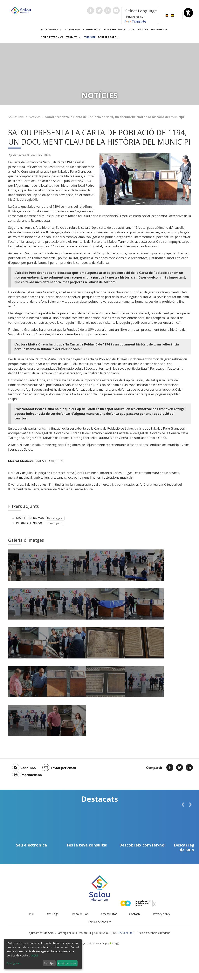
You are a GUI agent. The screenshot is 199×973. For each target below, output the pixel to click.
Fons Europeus (114, 29)
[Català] (167, 15)
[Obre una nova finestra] (90, 10)
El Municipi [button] (90, 29)
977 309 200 (125, 933)
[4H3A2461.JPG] (27, 681)
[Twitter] (179, 767)
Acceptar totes (67, 963)
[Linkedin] (189, 767)
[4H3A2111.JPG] (105, 565)
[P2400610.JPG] (27, 720)
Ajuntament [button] (50, 29)
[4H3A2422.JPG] (66, 642)
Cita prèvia (72, 29)
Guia (131, 29)
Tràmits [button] (72, 37)
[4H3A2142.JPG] (27, 604)
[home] (21, 10)
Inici (21, 117)
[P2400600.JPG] (144, 681)
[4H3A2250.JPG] (66, 604)
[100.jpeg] (66, 720)
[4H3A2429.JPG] (105, 642)
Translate (139, 21)
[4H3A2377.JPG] (144, 604)
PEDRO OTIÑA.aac (29, 523)
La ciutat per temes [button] (150, 29)
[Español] (172, 15)
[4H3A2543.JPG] (105, 681)
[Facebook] (169, 767)
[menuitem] (167, 15)
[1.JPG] (66, 565)
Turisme (89, 37)
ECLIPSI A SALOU (108, 37)
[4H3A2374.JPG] (105, 604)
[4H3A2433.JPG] (144, 642)
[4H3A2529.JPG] (66, 681)
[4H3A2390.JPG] (27, 642)
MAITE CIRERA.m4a (30, 518)
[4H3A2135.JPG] (144, 565)
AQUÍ (34, 955)
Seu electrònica (52, 37)
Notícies (35, 117)
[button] (182, 804)
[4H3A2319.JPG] (27, 565)
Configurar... (14, 963)
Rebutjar (49, 963)
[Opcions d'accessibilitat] (188, 13)
